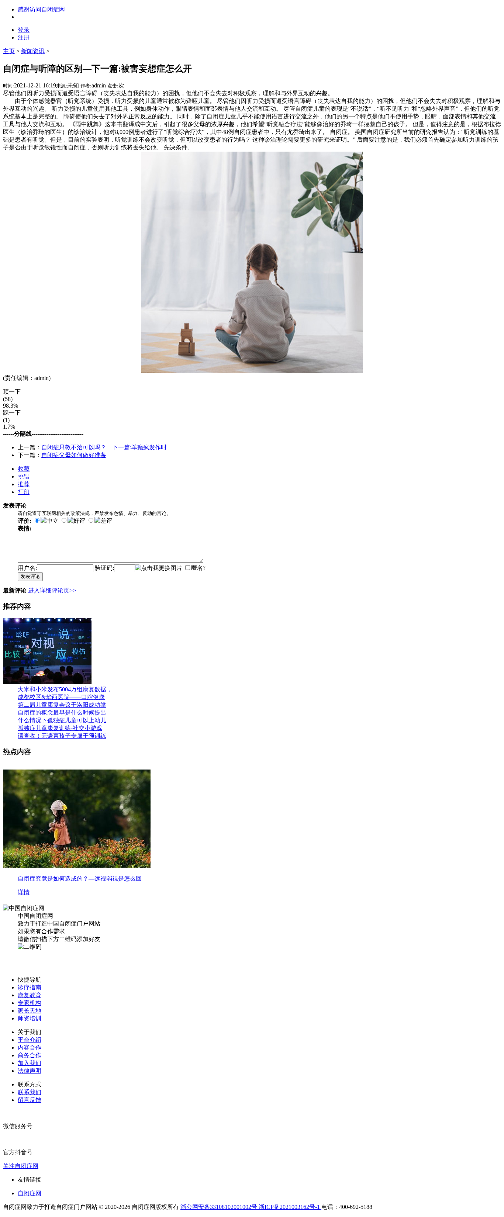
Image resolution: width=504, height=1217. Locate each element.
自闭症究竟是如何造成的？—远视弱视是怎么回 (80, 878)
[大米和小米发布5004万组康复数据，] (47, 682)
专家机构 (29, 1003)
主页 (9, 51)
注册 (24, 37)
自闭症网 (29, 1193)
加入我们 (29, 1063)
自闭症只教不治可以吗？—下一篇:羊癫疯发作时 (104, 447)
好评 (79, 521)
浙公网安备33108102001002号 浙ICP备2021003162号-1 (250, 1207)
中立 (52, 521)
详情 (24, 892)
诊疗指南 (29, 987)
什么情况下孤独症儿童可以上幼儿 (62, 720)
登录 (24, 30)
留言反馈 (29, 1100)
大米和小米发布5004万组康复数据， (65, 689)
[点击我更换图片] (158, 568)
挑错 (24, 476)
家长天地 (29, 1010)
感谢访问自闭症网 (41, 9)
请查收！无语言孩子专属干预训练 (62, 736)
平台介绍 (29, 1040)
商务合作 (29, 1055)
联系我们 (29, 1092)
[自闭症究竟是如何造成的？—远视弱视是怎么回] (77, 865)
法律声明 (29, 1071)
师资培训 (29, 1018)
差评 (106, 521)
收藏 (24, 469)
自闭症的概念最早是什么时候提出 (62, 712)
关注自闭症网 (20, 1166)
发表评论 (30, 576)
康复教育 (29, 995)
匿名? (198, 568)
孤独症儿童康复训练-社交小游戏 (60, 728)
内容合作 (29, 1047)
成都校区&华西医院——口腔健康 (61, 697)
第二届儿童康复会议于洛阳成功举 (62, 705)
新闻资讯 (33, 51)
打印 (24, 492)
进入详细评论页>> (52, 590)
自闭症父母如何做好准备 (73, 455)
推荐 (24, 484)
